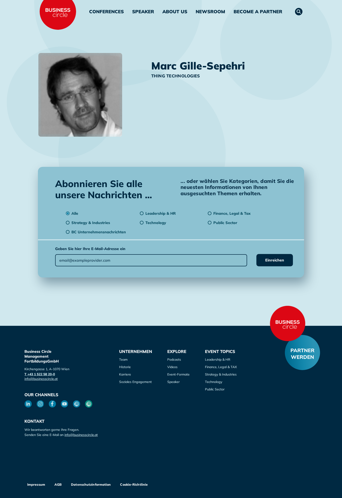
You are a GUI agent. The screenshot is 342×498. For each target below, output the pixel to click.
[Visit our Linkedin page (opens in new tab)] (28, 404)
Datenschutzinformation (91, 484)
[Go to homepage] (287, 323)
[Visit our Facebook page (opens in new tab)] (52, 404)
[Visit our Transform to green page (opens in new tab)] (88, 404)
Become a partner (258, 11)
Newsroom (210, 11)
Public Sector (215, 389)
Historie (125, 367)
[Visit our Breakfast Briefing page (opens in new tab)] (76, 404)
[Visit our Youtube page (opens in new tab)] (64, 404)
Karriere (125, 374)
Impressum (36, 484)
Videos (172, 367)
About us (174, 11)
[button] (298, 11)
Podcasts (174, 359)
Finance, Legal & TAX (221, 367)
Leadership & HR (217, 359)
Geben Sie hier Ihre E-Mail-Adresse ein (90, 248)
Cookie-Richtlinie (134, 484)
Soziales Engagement (135, 382)
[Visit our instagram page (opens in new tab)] (40, 404)
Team (123, 359)
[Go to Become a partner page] (302, 352)
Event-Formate (178, 374)
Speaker (143, 11)
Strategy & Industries (221, 374)
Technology (213, 382)
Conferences (106, 11)
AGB (58, 484)
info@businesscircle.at (41, 379)
